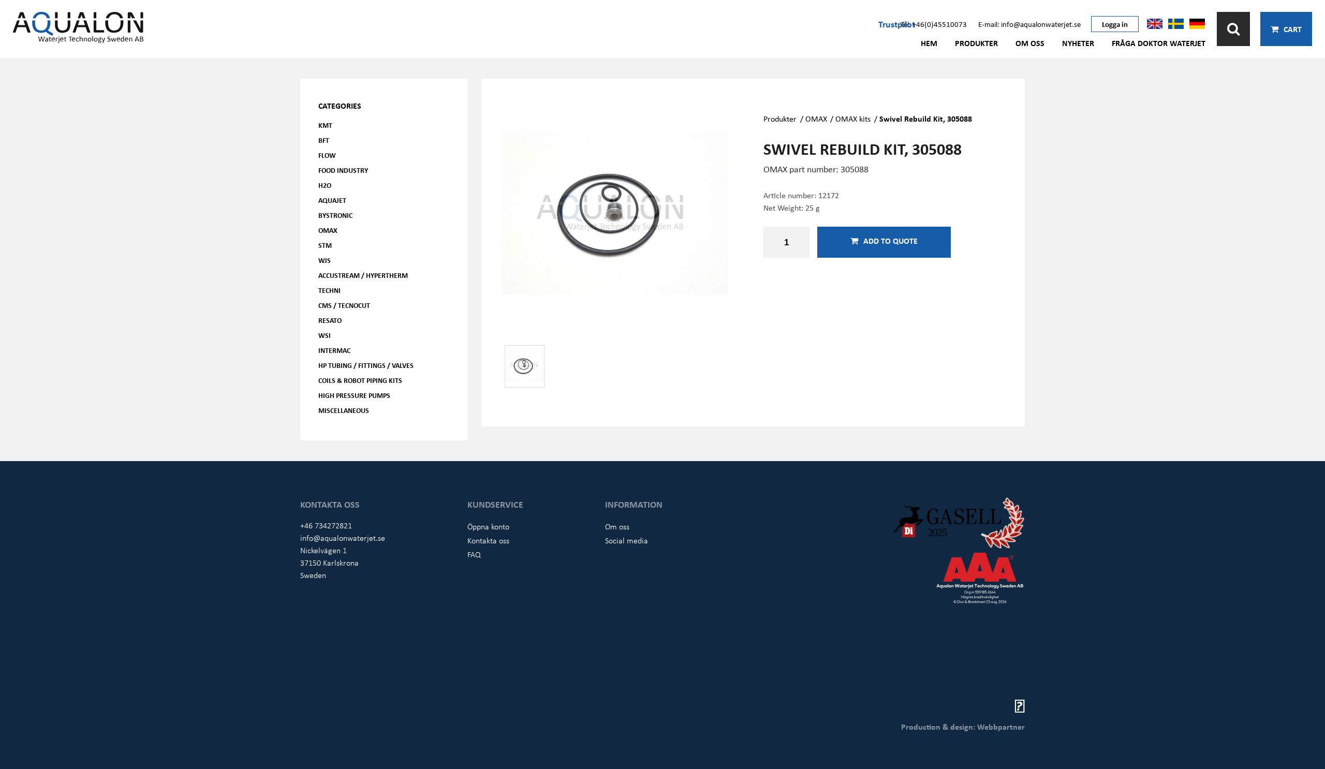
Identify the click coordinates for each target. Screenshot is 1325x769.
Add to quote (890, 240)
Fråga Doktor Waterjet (1158, 43)
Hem (929, 43)
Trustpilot (896, 24)
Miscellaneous (343, 410)
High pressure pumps (354, 395)
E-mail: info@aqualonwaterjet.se (1029, 24)
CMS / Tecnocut (344, 305)
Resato (330, 320)
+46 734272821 (326, 525)
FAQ (474, 554)
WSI (324, 335)
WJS (324, 260)
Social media (626, 540)
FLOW (327, 155)
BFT (323, 140)
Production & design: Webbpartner (963, 726)
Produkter (976, 43)
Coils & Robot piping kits (360, 380)
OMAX (327, 230)
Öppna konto (488, 526)
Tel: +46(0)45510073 (934, 24)
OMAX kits (853, 118)
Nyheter (1078, 43)
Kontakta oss (488, 540)
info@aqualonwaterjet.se (342, 537)
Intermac (334, 350)
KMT (325, 125)
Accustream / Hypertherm (363, 275)
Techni (329, 290)
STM (325, 245)
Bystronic (335, 215)
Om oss (1029, 43)
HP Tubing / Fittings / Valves (366, 365)
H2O (324, 185)
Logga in (1115, 24)
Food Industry (343, 170)
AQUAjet (332, 200)
